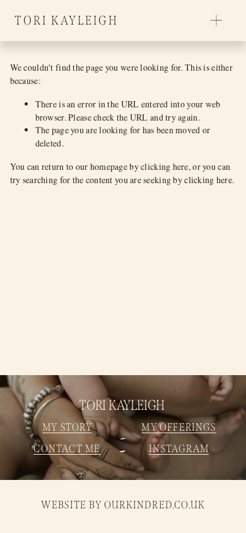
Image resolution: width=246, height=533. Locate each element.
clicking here (165, 166)
